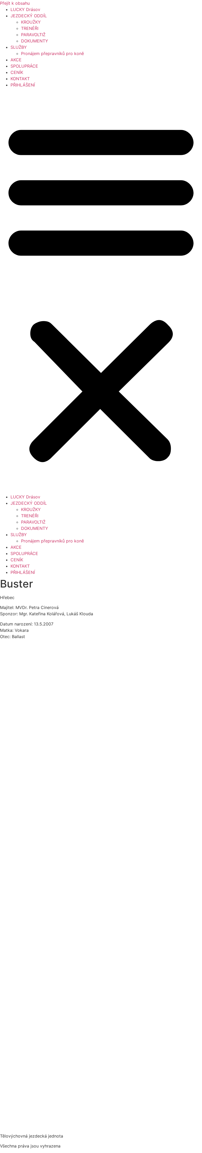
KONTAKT (20, 78)
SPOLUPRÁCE (24, 66)
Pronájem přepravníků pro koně (52, 53)
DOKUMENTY (34, 40)
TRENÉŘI (29, 28)
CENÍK (17, 72)
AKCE (16, 59)
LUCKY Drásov (25, 9)
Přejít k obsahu (15, 3)
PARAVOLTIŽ (33, 34)
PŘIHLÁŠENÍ (23, 85)
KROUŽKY (31, 22)
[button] (101, 291)
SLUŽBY (19, 47)
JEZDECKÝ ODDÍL (29, 15)
